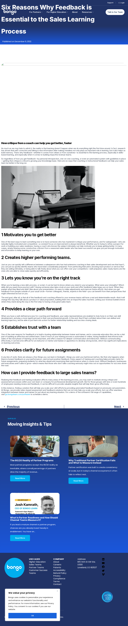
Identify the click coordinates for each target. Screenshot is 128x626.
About (75, 12)
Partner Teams (36, 567)
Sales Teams (35, 564)
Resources (87, 12)
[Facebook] (103, 567)
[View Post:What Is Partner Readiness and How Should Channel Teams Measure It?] (35, 503)
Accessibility (59, 570)
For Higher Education (56, 12)
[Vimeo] (103, 575)
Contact (57, 584)
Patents (57, 567)
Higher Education (37, 561)
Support (110, 3)
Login (122, 3)
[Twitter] (103, 571)
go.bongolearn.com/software (18, 394)
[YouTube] (103, 563)
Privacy (56, 575)
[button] (20, 478)
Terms (56, 581)
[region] (32, 605)
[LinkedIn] (103, 560)
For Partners (35, 12)
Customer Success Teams (38, 571)
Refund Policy (59, 573)
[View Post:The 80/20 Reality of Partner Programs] (35, 446)
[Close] (57, 590)
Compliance (59, 578)
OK (32, 615)
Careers (57, 564)
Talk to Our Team (115, 12)
